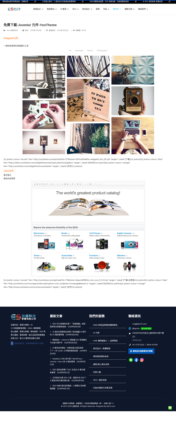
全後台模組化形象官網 (102, 388)
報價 (97, 9)
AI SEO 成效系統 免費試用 (142, 1)
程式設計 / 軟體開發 (101, 348)
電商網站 (50, 9)
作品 (105, 9)
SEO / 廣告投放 (100, 380)
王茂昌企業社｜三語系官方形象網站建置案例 (48, 1)
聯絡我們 (142, 9)
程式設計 (86, 9)
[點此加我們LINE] (130, 360)
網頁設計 (37, 9)
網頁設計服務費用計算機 (142, 351)
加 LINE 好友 (146, 328)
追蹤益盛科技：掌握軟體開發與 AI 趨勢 (28, 343)
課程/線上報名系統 (101, 364)
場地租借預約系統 (100, 356)
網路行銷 (128, 9)
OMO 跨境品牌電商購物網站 (105, 325)
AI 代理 (96, 333)
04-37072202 (138, 345)
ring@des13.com (139, 324)
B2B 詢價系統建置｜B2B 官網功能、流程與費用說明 (98, 1)
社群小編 (97, 372)
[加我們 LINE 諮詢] (170, 408)
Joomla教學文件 (12, 30)
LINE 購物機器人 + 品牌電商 (105, 340)
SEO (74, 9)
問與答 (116, 9)
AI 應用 (63, 9)
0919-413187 (152, 345)
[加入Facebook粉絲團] (136, 360)
